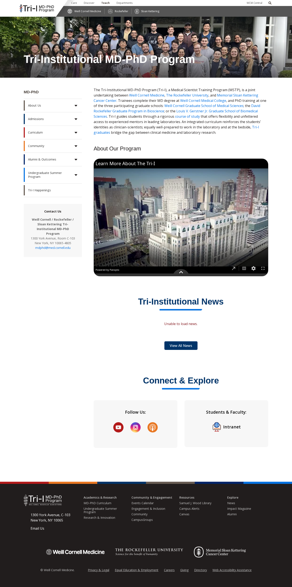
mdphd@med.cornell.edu (53, 248)
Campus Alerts (189, 508)
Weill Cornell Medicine (87, 11)
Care (74, 3)
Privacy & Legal (98, 570)
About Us (34, 105)
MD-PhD (31, 92)
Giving (184, 570)
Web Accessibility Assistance (232, 570)
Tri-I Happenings (39, 190)
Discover (89, 3)
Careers (169, 570)
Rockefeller (121, 11)
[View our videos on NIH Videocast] (152, 427)
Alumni (232, 514)
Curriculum (35, 132)
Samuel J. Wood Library (195, 503)
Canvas (184, 514)
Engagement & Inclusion (148, 508)
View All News (181, 345)
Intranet (232, 427)
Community (36, 146)
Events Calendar (142, 503)
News (231, 503)
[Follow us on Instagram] (135, 427)
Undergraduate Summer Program (45, 175)
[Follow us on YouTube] (118, 427)
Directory (200, 570)
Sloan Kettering (150, 11)
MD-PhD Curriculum (97, 503)
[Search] (270, 3)
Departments (125, 3)
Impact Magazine (239, 508)
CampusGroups (142, 520)
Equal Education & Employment (136, 570)
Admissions (36, 119)
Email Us (37, 528)
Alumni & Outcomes (42, 159)
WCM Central (254, 3)
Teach (105, 3)
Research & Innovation (99, 517)
